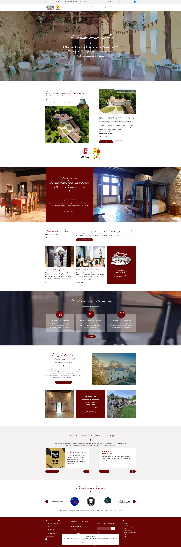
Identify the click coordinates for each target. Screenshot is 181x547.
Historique (75, 7)
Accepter (96, 543)
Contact (134, 7)
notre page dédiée (100, 539)
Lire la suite (69, 463)
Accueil (70, 7)
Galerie (125, 7)
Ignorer (90, 543)
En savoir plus (49, 282)
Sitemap (93, 545)
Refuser (84, 543)
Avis (129, 7)
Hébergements (106, 7)
